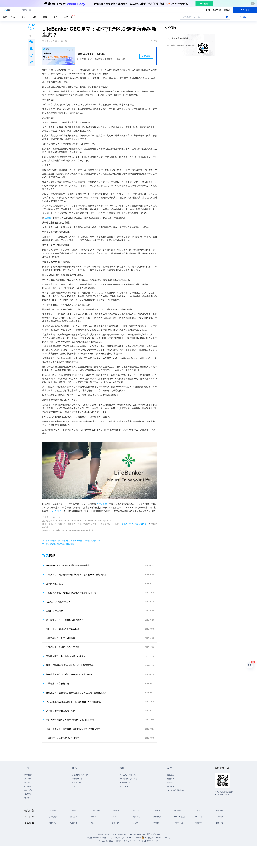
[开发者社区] (25, 10)
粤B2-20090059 (135, 837)
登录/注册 (245, 10)
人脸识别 (53, 816)
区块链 (48, 217)
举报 (155, 40)
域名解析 (177, 810)
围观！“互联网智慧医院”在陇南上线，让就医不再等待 (70, 665)
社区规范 (170, 774)
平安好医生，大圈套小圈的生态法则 (62, 647)
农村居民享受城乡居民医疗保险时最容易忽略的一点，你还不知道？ (77, 574)
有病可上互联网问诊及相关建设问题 (62, 628)
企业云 (93, 816)
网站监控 (198, 822)
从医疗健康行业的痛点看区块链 (60, 710)
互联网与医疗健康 (54, 583)
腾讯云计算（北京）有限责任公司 (112, 840)
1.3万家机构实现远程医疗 (58, 601)
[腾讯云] (9, 10)
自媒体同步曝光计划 (80, 774)
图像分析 (157, 816)
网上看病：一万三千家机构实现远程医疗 (65, 619)
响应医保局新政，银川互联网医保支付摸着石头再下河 (71, 592)
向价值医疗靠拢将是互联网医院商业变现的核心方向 (70, 719)
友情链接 (170, 786)
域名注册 (53, 810)
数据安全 (53, 822)
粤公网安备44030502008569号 (157, 837)
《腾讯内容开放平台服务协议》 (133, 523)
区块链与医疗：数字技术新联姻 (60, 637)
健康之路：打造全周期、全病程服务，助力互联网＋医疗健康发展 (76, 692)
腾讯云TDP (124, 786)
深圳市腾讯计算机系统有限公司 (99, 837)
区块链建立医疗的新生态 (57, 683)
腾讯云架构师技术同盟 (128, 778)
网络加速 (136, 810)
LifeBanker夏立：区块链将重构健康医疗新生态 (68, 565)
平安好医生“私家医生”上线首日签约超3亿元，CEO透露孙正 (73, 701)
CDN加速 (115, 816)
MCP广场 (68, 17)
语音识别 (219, 816)
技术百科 (28, 794)
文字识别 (115, 822)
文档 (208, 9)
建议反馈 (217, 9)
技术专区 (28, 798)
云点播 (135, 822)
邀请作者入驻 (77, 778)
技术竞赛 (75, 786)
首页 (5, 17)
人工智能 (55, 510)
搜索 (227, 17)
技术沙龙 (28, 782)
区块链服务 (95, 810)
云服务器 (73, 810)
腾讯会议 (73, 816)
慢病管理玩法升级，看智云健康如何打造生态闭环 (69, 674)
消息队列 (115, 810)
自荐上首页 (76, 782)
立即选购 (146, 56)
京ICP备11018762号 (150, 840)
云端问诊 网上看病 (54, 610)
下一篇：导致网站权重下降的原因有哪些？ (59, 544)
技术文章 (28, 774)
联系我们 (170, 782)
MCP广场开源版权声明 (176, 790)
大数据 (156, 822)
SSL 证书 (199, 816)
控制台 (227, 9)
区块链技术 (102, 503)
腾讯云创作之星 (126, 782)
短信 (93, 822)
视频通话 (136, 816)
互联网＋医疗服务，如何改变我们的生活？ (66, 656)
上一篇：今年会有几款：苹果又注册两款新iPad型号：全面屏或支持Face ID (72, 540)
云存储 (197, 810)
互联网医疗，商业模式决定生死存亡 (62, 737)
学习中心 (28, 790)
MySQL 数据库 (180, 816)
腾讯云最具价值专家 (128, 774)
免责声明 (170, 778)
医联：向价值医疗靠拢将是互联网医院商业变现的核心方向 (73, 728)
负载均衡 (73, 822)
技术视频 (28, 786)
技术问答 (28, 778)
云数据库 (157, 810)
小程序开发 (178, 822)
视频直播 (219, 810)
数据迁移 (219, 822)
